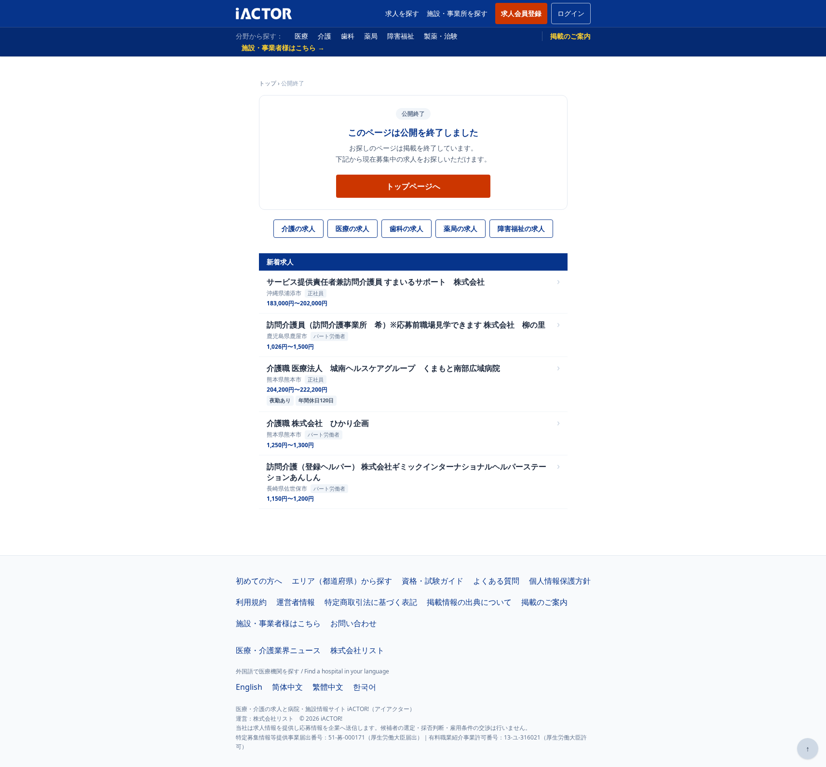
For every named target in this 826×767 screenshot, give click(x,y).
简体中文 (287, 687)
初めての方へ (259, 580)
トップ (267, 83)
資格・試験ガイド (432, 580)
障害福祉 (400, 36)
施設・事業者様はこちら (278, 623)
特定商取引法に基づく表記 (371, 602)
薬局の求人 (460, 228)
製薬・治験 (441, 36)
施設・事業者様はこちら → (283, 47)
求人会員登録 (521, 13)
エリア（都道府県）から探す (342, 580)
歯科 (347, 36)
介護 (324, 36)
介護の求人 (298, 228)
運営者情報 (295, 602)
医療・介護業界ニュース (278, 650)
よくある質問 (496, 580)
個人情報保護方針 (560, 580)
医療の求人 (352, 228)
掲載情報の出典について (469, 602)
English (249, 687)
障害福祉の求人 (521, 228)
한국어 (364, 687)
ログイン (570, 13)
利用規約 (251, 602)
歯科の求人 (406, 228)
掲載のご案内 (570, 36)
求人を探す (402, 13)
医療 (301, 36)
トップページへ (413, 186)
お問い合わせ (353, 623)
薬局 (371, 36)
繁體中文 (327, 687)
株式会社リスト (357, 650)
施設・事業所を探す (457, 13)
